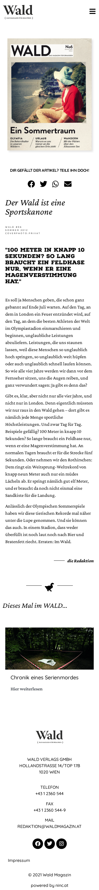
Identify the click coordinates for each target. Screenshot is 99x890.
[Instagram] (61, 843)
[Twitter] (49, 843)
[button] (31, 184)
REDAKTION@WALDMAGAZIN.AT (49, 826)
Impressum (19, 860)
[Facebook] (37, 843)
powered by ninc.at (49, 885)
